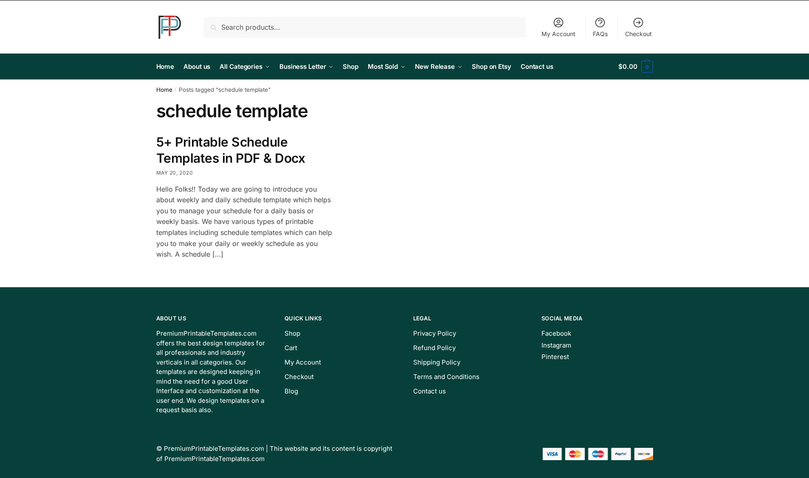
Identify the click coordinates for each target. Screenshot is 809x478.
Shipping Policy (436, 362)
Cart (291, 348)
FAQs (600, 33)
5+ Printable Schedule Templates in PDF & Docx (230, 150)
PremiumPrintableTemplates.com (214, 448)
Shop (292, 333)
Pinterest (555, 357)
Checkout (638, 33)
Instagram (556, 345)
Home (164, 89)
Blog (291, 391)
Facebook (556, 333)
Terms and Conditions (446, 377)
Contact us (429, 391)
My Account (558, 33)
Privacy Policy (434, 333)
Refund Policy (434, 348)
